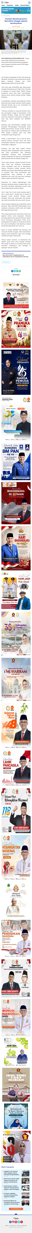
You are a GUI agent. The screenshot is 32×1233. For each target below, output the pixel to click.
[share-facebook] (12, 271)
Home (3, 5)
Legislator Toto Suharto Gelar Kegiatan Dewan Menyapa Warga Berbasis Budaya (11, 1173)
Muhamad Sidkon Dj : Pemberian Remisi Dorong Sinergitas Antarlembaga (12, 1202)
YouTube (22, 1224)
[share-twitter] (15, 271)
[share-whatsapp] (17, 271)
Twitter (19, 1224)
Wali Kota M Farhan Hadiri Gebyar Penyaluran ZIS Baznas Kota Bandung (11, 1180)
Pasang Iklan (13, 1225)
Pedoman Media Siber (22, 1225)
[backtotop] (16, 1215)
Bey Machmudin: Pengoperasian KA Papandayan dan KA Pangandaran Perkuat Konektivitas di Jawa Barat (15, 255)
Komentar (16, 274)
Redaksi (7, 1225)
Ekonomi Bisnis (25, 5)
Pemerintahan (6, 262)
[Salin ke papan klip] (20, 271)
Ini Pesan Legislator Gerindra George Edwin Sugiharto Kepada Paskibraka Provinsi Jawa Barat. (11, 1195)
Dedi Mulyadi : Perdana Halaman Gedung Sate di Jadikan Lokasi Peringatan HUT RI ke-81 (12, 1187)
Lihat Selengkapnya (15, 1208)
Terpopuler (10, 5)
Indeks (17, 5)
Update (21, 408)
